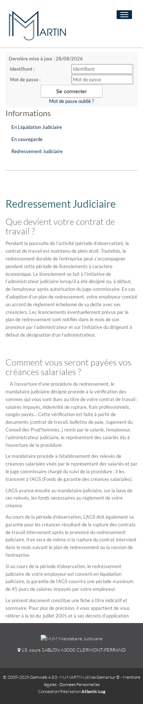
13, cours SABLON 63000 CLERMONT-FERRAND (73, 650)
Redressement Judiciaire (37, 151)
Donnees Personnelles (79, 684)
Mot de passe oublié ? (71, 101)
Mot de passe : (25, 79)
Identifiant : (22, 69)
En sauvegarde (27, 139)
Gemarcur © (108, 677)
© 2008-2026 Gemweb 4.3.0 (30, 677)
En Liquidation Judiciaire (36, 127)
